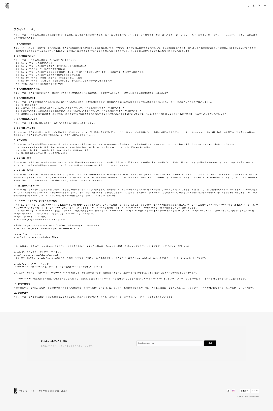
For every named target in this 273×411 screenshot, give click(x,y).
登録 (210, 343)
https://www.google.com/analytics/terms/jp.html (39, 220)
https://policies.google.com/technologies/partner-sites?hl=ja (46, 228)
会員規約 (63, 391)
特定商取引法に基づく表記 (49, 391)
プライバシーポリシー (27, 391)
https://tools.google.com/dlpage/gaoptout (36, 255)
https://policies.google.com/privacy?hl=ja (36, 237)
